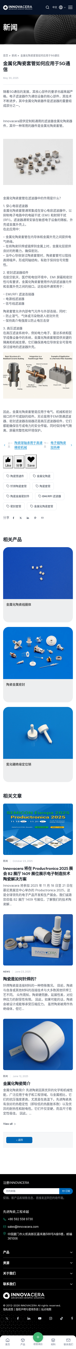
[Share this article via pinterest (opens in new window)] (35, 518)
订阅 (67, 1191)
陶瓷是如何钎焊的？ (20, 979)
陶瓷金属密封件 (19, 496)
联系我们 (9, 1284)
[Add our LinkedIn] (29, 1318)
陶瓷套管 (45, 486)
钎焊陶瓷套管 (18, 486)
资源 (6, 1263)
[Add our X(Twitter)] (7, 1318)
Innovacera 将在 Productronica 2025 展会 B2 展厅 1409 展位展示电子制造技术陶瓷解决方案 (38, 873)
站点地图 (46, 1309)
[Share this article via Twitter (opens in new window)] (21, 518)
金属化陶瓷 (43, 476)
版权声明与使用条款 (27, 1309)
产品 (6, 1252)
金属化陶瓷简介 (16, 1083)
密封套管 (15, 506)
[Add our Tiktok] (61, 1318)
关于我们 (9, 1273)
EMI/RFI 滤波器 (51, 496)
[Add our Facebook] (18, 1318)
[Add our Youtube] (40, 1318)
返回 (20, 1139)
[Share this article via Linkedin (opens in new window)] (28, 518)
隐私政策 (8, 1309)
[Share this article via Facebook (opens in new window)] (13, 518)
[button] (42, 518)
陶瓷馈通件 (17, 476)
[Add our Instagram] (51, 1318)
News (6, 971)
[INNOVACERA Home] (23, 1295)
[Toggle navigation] (70, 7)
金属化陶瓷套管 (43, 506)
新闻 (5, 861)
